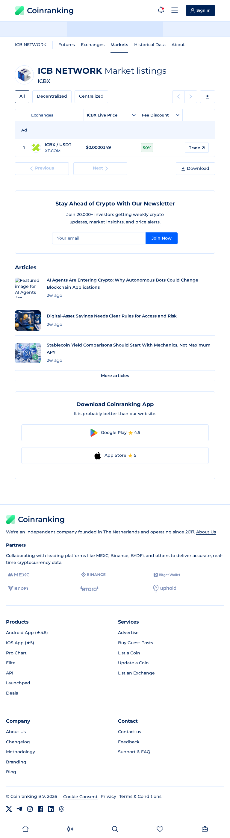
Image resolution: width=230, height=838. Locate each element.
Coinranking (50, 10)
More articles (115, 375)
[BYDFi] (18, 589)
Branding (16, 762)
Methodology (20, 751)
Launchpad (18, 683)
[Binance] (93, 575)
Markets (119, 44)
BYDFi (137, 555)
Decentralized (52, 96)
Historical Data (150, 44)
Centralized (91, 96)
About (178, 44)
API (9, 673)
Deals (12, 693)
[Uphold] (164, 588)
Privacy (108, 796)
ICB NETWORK (30, 44)
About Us (206, 532)
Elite (11, 662)
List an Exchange (136, 673)
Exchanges (93, 44)
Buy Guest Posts (135, 642)
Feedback (129, 742)
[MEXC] (18, 575)
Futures (66, 44)
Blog (11, 772)
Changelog (18, 742)
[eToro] (89, 588)
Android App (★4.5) (27, 632)
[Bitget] (166, 574)
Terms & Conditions (140, 796)
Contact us (129, 731)
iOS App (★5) (20, 642)
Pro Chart (16, 653)
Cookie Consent (80, 796)
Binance (119, 555)
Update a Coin (133, 662)
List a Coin (129, 653)
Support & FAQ (134, 751)
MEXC (102, 555)
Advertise (128, 632)
